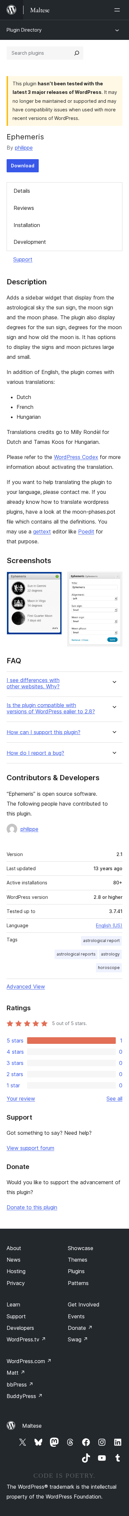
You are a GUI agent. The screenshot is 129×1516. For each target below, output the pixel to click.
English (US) (109, 925)
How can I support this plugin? (43, 732)
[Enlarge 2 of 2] (113, 580)
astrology (110, 954)
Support (22, 259)
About (14, 1248)
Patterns (78, 1283)
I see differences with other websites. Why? (33, 683)
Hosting (16, 1271)
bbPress (20, 1384)
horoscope (109, 967)
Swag (78, 1339)
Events (76, 1316)
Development (30, 242)
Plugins (76, 1271)
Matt (16, 1372)
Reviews (24, 208)
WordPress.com (29, 1361)
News (14, 1259)
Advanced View (26, 986)
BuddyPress (25, 1396)
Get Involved (84, 1304)
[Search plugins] (76, 53)
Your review (21, 1098)
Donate (80, 1328)
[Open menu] (118, 10)
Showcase (80, 1248)
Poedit (86, 531)
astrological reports (76, 954)
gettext (42, 531)
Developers (20, 1328)
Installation (27, 225)
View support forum (30, 1148)
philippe (24, 147)
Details (22, 190)
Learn (13, 1304)
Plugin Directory (24, 30)
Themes (77, 1259)
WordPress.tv (26, 1339)
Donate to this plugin (32, 1207)
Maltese (32, 1425)
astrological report (101, 940)
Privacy (16, 1283)
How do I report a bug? (35, 753)
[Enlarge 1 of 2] (53, 580)
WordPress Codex (76, 457)
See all (114, 1098)
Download (22, 165)
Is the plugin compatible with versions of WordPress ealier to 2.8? (51, 708)
